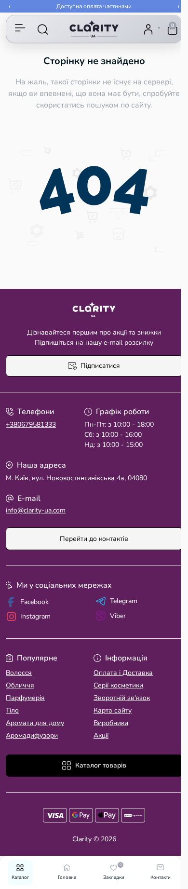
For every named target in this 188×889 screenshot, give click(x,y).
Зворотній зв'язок (122, 697)
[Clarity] (94, 310)
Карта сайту (113, 710)
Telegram (123, 601)
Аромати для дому (35, 722)
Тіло (12, 710)
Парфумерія (25, 697)
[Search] (43, 29)
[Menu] (20, 29)
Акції (101, 735)
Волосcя (19, 672)
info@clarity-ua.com (36, 510)
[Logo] (94, 29)
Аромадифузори (32, 735)
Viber (118, 615)
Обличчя (20, 685)
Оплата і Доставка (123, 672)
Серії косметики (118, 685)
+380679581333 (31, 424)
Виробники (111, 722)
